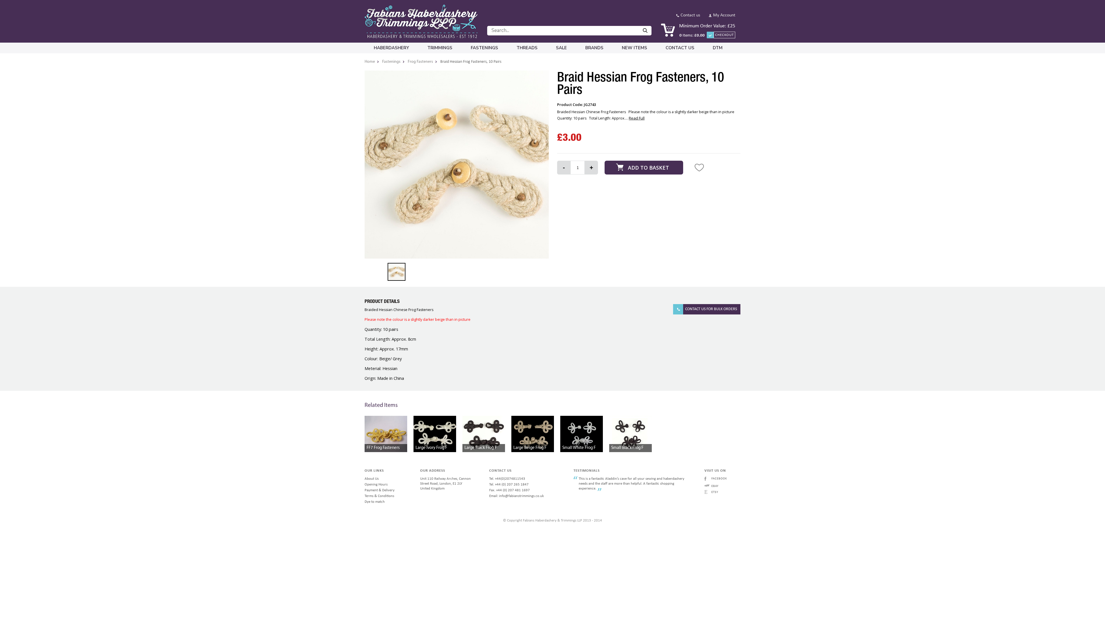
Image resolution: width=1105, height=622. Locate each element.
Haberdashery (391, 48)
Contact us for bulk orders (711, 309)
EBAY (715, 486)
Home (370, 62)
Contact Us (680, 48)
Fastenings (484, 48)
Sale (561, 48)
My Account (724, 15)
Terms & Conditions (379, 496)
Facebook (719, 478)
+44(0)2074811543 (510, 479)
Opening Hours (376, 484)
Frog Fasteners (420, 62)
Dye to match (375, 502)
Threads (527, 48)
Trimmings (439, 48)
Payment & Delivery (380, 490)
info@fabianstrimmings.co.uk (521, 496)
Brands (594, 48)
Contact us (690, 15)
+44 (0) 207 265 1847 (512, 484)
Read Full (637, 118)
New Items (634, 48)
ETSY (714, 492)
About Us (372, 479)
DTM (718, 48)
